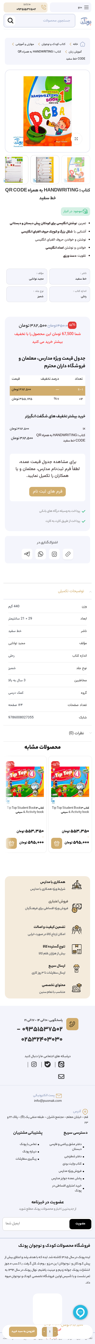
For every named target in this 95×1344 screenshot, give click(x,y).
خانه (75, 44)
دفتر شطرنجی (73, 1156)
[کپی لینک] (68, 554)
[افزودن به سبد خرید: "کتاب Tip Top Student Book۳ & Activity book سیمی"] (56, 843)
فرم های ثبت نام (47, 491)
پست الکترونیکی (44, 1095)
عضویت (80, 1223)
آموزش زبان (75, 52)
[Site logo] (85, 20)
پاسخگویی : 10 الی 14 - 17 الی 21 (43, 1020)
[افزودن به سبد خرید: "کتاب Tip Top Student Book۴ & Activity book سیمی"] (11, 843)
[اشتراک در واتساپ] (40, 554)
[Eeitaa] (61, 1064)
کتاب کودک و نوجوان (53, 44)
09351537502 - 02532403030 (40, 1034)
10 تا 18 (26, 4)
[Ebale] (48, 1064)
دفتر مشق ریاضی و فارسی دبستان (65, 1147)
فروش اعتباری (58, 902)
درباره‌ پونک (29, 1151)
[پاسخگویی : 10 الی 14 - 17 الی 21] (72, 1024)
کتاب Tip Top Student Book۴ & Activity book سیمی (25, 810)
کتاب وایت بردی (72, 1163)
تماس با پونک (28, 1144)
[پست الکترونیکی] (59, 1096)
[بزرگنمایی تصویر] (76, 138)
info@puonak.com (48, 1101)
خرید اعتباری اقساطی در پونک (67, 1188)
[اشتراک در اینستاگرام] (54, 554)
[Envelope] (61, 1077)
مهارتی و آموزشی (24, 44)
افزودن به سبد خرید (23, 1331)
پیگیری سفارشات (26, 1159)
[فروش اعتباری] (77, 908)
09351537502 (26, 9)
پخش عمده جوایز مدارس (66, 1178)
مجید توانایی (16, 643)
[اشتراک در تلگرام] (27, 554)
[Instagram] (34, 1064)
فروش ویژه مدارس (70, 1171)
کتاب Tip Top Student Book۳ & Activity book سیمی (70, 810)
